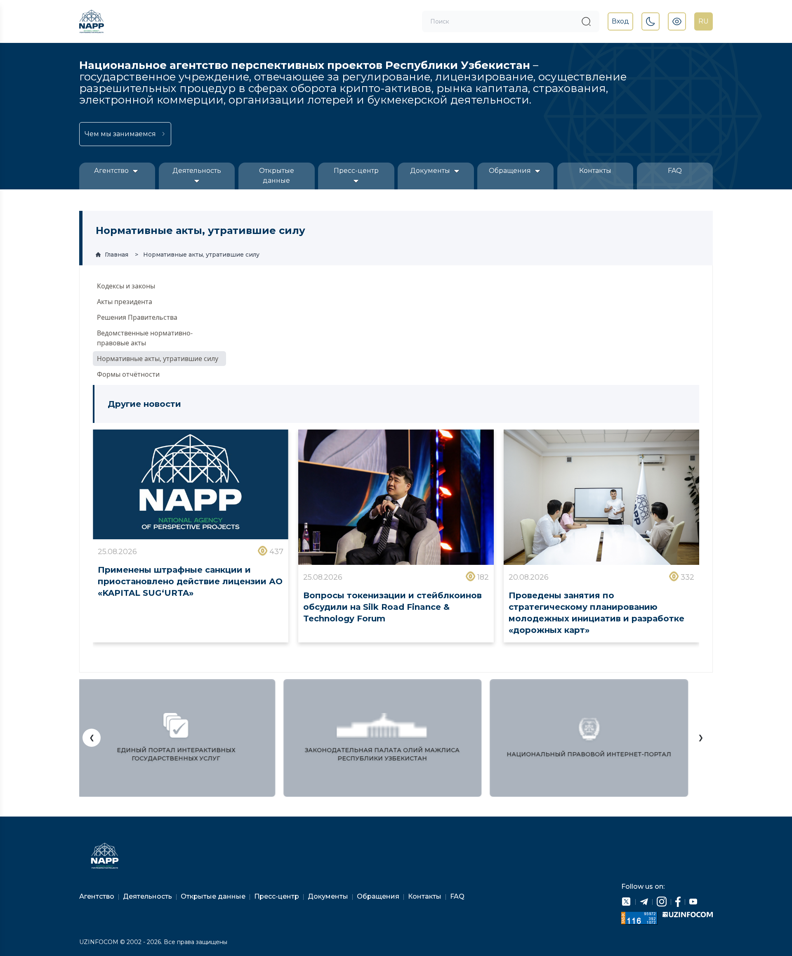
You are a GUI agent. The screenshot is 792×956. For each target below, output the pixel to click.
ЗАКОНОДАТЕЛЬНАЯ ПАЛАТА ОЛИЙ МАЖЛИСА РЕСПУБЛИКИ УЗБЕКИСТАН (380, 754)
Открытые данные (276, 175)
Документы (431, 171)
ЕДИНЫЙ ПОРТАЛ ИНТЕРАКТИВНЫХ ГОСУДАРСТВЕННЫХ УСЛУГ (174, 754)
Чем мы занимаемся (120, 134)
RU (703, 21)
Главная (116, 254)
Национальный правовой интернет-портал (586, 754)
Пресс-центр (356, 171)
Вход (620, 21)
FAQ (675, 171)
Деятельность (196, 171)
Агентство (112, 171)
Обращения (511, 171)
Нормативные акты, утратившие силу (201, 254)
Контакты (595, 171)
